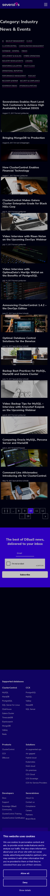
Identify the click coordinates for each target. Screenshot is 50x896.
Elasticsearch (7, 721)
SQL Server (30, 709)
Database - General (10, 51)
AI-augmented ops (33, 749)
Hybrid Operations (32, 56)
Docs (4, 798)
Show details (25, 890)
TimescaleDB (7, 717)
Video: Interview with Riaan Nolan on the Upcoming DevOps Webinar (25, 237)
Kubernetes (30, 762)
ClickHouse (6, 709)
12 (42, 510)
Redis (4, 734)
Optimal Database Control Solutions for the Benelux (19, 339)
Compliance (30, 806)
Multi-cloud (29, 66)
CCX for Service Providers (36, 783)
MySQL (5, 692)
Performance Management (14, 76)
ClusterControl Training (11, 813)
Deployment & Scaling (11, 56)
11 (36, 510)
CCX (4, 753)
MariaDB (5, 696)
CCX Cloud (30, 774)
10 (30, 510)
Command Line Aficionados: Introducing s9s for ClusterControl (24, 474)
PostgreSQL (7, 701)
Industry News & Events (12, 61)
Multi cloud (30, 766)
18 (28, 516)
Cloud (29, 41)
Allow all (25, 873)
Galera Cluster (8, 713)
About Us (30, 798)
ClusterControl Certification (13, 818)
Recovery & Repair (10, 81)
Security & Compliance (30, 81)
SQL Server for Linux (11, 705)
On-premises (31, 770)
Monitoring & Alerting (12, 66)
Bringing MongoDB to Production (24, 138)
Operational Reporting (12, 71)
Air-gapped (30, 753)
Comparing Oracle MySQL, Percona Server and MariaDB (25, 441)
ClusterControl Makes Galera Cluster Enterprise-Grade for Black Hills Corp (25, 203)
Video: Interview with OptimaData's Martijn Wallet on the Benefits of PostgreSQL (23, 272)
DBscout (5, 757)
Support (5, 802)
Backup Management (15, 41)
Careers (29, 810)
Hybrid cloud (31, 757)
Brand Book (30, 819)
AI (3, 41)
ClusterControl (9, 46)
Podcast (32, 76)
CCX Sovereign (32, 778)
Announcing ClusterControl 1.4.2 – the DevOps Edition (25, 306)
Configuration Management (31, 46)
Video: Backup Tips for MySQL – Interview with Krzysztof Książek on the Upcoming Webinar (23, 407)
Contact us (30, 802)
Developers (8, 793)
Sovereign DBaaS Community (9, 808)
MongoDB (6, 726)
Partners (29, 814)
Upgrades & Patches (28, 86)
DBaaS (24, 51)
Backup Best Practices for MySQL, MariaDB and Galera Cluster (24, 372)
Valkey (5, 730)
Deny (25, 882)
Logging (29, 61)
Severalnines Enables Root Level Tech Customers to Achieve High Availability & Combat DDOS (23, 105)
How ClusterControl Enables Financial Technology (21, 169)
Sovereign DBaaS (9, 86)
